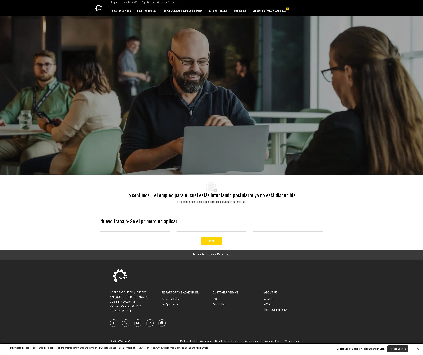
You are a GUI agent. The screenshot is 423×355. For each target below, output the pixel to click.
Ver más (211, 241)
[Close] (417, 348)
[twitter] (125, 323)
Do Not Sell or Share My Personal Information (361, 349)
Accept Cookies (398, 349)
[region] (211, 349)
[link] (99, 8)
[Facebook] (113, 323)
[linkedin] (150, 323)
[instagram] (137, 323)
